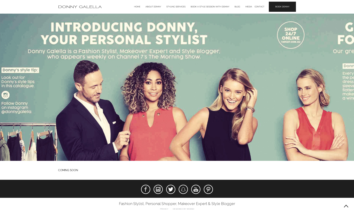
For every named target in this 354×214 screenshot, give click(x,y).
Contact (259, 6)
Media (248, 6)
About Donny (153, 6)
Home (137, 6)
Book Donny (282, 6)
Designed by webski (183, 209)
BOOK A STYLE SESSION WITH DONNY (210, 6)
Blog (237, 6)
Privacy (164, 209)
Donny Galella (80, 7)
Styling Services (175, 6)
